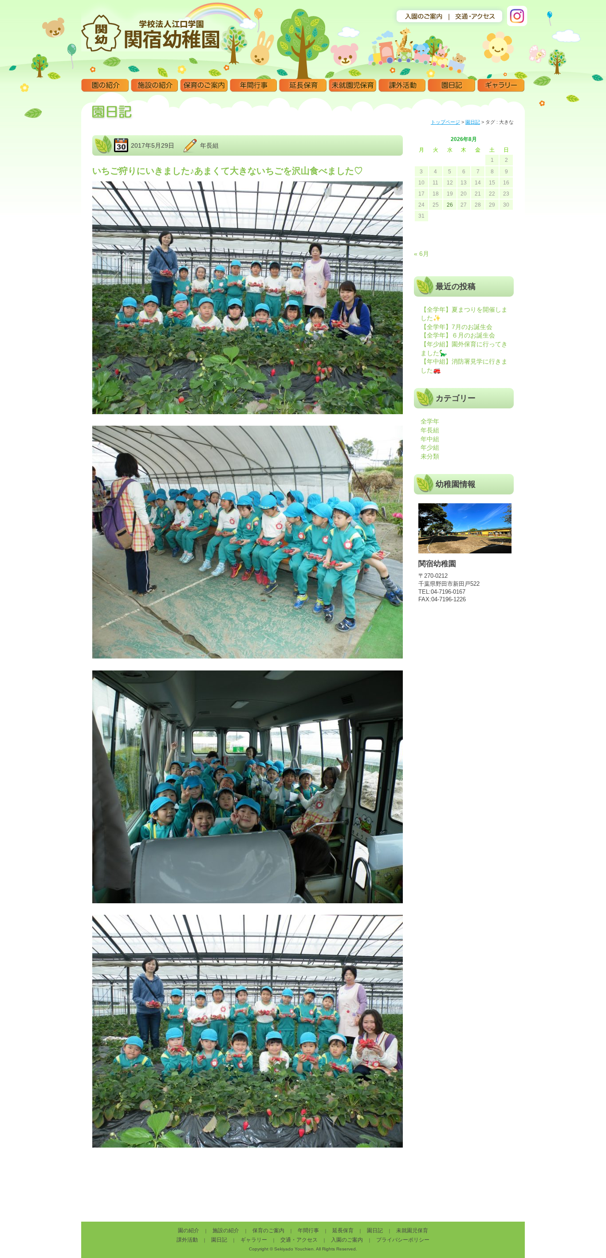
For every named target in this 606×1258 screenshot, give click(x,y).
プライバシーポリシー (402, 1240)
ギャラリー (501, 85)
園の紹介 (105, 85)
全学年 (430, 421)
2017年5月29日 (152, 145)
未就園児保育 (352, 85)
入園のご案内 (347, 1240)
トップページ (445, 122)
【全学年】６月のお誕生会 (458, 335)
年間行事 (253, 85)
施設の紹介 (154, 85)
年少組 (430, 447)
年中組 (430, 439)
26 (450, 205)
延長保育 (303, 85)
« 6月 (421, 253)
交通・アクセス (299, 1240)
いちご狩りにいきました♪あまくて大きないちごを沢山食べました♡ (227, 171)
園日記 (451, 85)
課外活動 (402, 85)
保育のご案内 (204, 85)
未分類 (430, 456)
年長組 (209, 145)
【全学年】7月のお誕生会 (456, 326)
